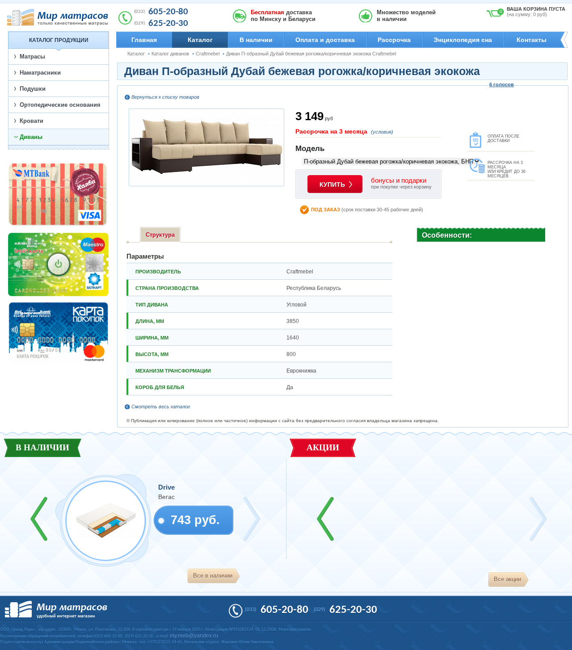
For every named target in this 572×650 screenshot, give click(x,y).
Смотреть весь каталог (160, 406)
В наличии (256, 39)
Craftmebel (207, 53)
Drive (166, 487)
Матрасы (32, 56)
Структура (160, 234)
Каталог (200, 39)
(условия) (382, 131)
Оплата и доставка (325, 39)
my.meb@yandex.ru (194, 636)
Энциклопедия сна (462, 39)
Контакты (532, 39)
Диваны (31, 137)
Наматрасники (40, 72)
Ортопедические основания (60, 104)
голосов (501, 84)
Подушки (33, 88)
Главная (144, 39)
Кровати (31, 120)
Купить (332, 184)
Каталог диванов (170, 53)
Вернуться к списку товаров (165, 97)
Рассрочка (394, 39)
